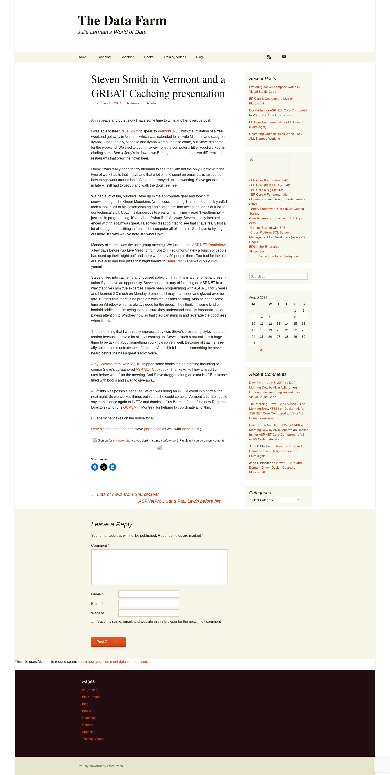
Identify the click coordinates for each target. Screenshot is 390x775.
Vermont (136, 103)
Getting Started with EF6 (267, 227)
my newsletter (122, 440)
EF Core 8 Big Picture (266, 190)
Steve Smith (129, 131)
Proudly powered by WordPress (100, 766)
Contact (87, 724)
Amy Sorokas (102, 364)
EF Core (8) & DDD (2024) (270, 185)
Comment (100, 545)
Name (97, 594)
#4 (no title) (90, 690)
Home (82, 57)
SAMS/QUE (131, 364)
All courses (257, 251)
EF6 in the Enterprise (264, 246)
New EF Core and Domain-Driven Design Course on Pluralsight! (275, 451)
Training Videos (175, 57)
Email (97, 604)
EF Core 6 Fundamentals (269, 194)
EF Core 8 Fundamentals (269, 180)
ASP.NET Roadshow (209, 245)
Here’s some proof (106, 429)
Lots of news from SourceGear (125, 494)
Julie (153, 103)
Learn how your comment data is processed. (113, 662)
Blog (199, 57)
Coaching (104, 57)
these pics (190, 429)
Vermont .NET (169, 131)
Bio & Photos (91, 697)
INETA (183, 391)
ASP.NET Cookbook (152, 369)
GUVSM (130, 407)
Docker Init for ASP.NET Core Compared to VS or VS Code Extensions (276, 413)
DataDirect (174, 261)
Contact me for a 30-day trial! (278, 256)
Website (97, 613)
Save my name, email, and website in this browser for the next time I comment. (159, 621)
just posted (153, 429)
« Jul (261, 350)
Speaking (127, 57)
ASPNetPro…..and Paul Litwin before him (183, 501)
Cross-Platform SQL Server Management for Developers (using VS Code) (277, 237)
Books (149, 57)
